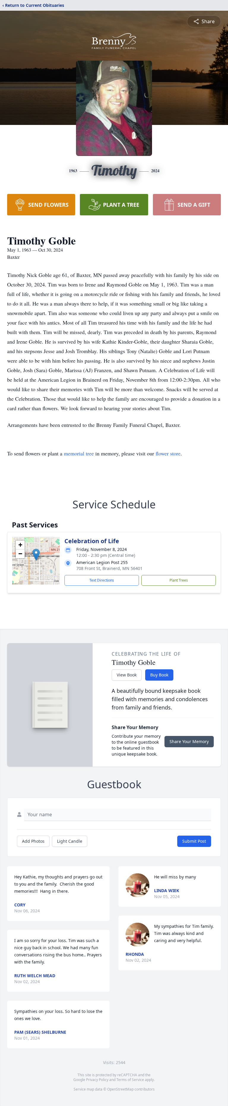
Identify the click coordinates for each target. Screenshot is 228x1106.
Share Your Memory (189, 741)
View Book (127, 675)
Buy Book (159, 675)
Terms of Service (130, 1079)
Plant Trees (179, 580)
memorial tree (79, 453)
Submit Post (194, 841)
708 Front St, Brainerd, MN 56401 (109, 568)
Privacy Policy (97, 1079)
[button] (36, 555)
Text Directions (101, 580)
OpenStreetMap (120, 1089)
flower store (168, 453)
